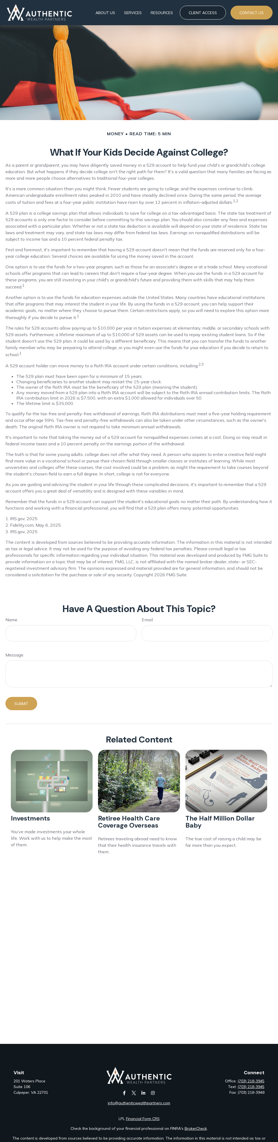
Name (11, 619)
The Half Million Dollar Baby (220, 821)
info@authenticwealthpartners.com (139, 1103)
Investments (30, 818)
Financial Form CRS (143, 1118)
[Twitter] (133, 1093)
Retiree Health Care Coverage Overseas (129, 821)
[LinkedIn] (143, 1093)
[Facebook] (124, 1093)
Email (147, 619)
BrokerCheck (196, 1128)
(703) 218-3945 (251, 1081)
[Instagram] (152, 1093)
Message (14, 655)
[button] (105, 13)
